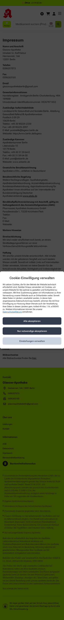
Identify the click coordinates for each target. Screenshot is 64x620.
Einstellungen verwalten (32, 341)
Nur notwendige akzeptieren (32, 331)
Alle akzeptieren (32, 321)
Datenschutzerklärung (12, 312)
